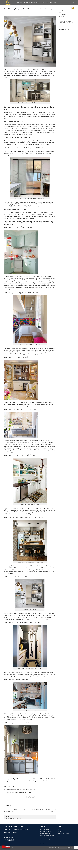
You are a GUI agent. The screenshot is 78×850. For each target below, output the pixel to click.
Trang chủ (19, 2)
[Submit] (73, 8)
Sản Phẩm (31, 2)
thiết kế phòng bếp (49, 800)
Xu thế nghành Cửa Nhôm (12, 7)
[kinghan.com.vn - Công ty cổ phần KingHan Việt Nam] (10, 2)
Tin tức (43, 2)
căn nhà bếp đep (31, 800)
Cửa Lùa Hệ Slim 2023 (44, 829)
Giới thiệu (26, 2)
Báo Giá (38, 2)
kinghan (18, 14)
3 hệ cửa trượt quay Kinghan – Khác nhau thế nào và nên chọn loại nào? (66, 23)
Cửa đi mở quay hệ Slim (45, 833)
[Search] (69, 2)
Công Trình (49, 2)
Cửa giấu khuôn (62, 19)
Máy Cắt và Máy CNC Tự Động (46, 839)
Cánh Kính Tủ (43, 841)
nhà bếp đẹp (44, 800)
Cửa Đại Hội (61, 16)
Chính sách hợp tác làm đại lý (64, 833)
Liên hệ (55, 2)
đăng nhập (12, 818)
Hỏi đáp (59, 829)
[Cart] (73, 2)
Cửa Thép (61, 26)
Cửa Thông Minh (62, 14)
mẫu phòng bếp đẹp (37, 800)
